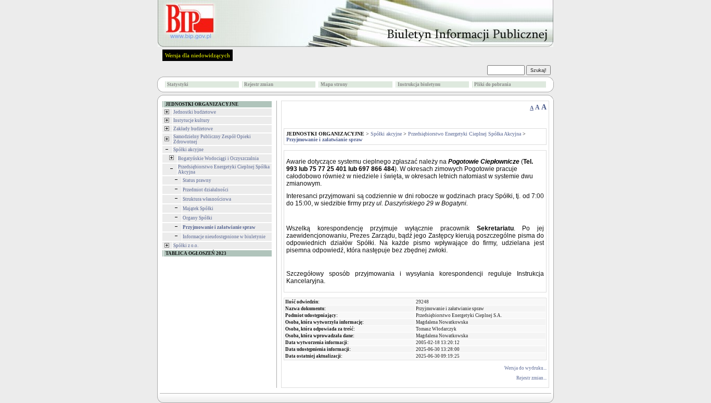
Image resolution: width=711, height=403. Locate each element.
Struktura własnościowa (207, 199)
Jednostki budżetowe (194, 112)
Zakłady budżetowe (193, 128)
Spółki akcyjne (188, 149)
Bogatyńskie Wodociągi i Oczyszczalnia (218, 158)
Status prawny (197, 180)
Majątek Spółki (198, 208)
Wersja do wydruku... (525, 368)
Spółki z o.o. (185, 245)
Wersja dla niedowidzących (197, 55)
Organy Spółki (197, 218)
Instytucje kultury (191, 120)
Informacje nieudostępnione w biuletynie (224, 236)
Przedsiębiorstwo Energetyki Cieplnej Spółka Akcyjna (464, 134)
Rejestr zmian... (531, 378)
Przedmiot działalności (205, 189)
